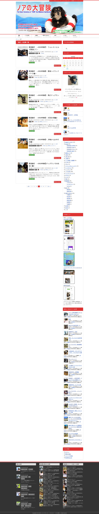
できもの (69, 182)
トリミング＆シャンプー (70, 166)
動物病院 (67, 180)
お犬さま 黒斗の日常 (68, 235)
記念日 (66, 207)
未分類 (66, 205)
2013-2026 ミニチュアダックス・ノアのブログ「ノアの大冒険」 (48, 513)
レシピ (66, 177)
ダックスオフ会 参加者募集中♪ (50, 488)
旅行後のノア (70, 499)
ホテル (68, 186)
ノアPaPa (68, 316)
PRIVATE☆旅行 (70, 151)
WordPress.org (68, 457)
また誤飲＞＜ (70, 486)
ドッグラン (67, 169)
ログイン (67, 452)
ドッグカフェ (68, 167)
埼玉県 (68, 196)
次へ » (49, 186)
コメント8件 (55, 168)
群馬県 (68, 202)
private (76, 36)
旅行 (56, 36)
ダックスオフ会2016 (73, 433)
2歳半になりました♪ (71, 479)
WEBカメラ (68, 153)
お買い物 (67, 156)
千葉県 (68, 194)
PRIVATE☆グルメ (71, 149)
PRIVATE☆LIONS (71, 145)
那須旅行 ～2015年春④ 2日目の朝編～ (43, 118)
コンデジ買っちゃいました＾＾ (73, 483)
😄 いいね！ (31, 62)
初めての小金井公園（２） (75, 325)
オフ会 (66, 36)
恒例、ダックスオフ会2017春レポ (50, 495)
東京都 (68, 198)
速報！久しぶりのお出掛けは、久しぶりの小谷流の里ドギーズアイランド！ (75, 419)
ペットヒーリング (69, 173)
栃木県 (68, 189)
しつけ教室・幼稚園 (69, 160)
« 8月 (67, 68)
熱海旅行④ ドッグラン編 (75, 384)
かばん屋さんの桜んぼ (69, 219)
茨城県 (68, 204)
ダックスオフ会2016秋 (72, 474)
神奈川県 (69, 191)
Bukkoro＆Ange (67, 251)
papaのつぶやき (68, 142)
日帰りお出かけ (47, 36)
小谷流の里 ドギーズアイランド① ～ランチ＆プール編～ (75, 353)
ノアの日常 (28, 36)
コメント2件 (55, 51)
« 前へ (28, 186)
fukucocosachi (67, 285)
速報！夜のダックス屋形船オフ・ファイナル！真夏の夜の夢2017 (75, 427)
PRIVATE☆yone (70, 147)
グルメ (66, 164)
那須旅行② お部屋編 (74, 372)
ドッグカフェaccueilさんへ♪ (73, 495)
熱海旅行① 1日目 (73, 331)
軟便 (70, 319)
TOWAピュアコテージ (43, 77)
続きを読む (58, 65)
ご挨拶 (66, 158)
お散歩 (37, 36)
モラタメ (67, 175)
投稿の (68, 454)
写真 (66, 179)
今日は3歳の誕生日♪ (71, 470)
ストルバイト (70, 184)
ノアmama (73, 321)
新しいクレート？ (73, 359)
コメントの (69, 455)
